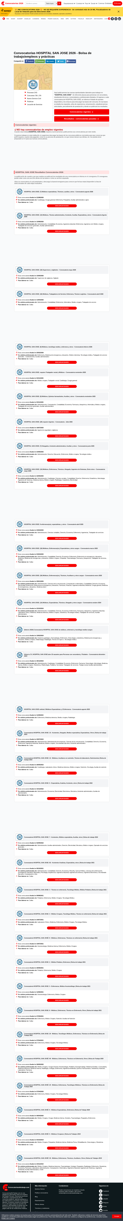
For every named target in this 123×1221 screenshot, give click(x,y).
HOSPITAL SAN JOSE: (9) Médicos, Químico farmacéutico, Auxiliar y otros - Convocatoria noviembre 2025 (59, 396)
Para (87, 3)
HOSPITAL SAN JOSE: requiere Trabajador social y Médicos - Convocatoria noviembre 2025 (55, 372)
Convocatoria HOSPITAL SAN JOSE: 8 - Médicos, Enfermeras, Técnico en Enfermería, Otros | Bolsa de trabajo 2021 (63, 1010)
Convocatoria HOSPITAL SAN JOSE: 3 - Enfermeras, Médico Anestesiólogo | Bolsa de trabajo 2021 (57, 986)
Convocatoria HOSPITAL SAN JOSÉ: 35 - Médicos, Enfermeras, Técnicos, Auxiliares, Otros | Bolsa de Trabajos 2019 (63, 1158)
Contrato (79, 3)
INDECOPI (89, 19)
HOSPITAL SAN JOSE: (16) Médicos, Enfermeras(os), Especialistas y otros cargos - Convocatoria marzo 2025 (61, 548)
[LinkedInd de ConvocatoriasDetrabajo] (119, 18)
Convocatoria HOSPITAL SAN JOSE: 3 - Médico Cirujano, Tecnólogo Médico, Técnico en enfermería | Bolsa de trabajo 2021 (65, 914)
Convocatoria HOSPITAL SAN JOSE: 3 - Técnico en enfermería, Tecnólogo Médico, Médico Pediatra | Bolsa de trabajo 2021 (65, 890)
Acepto (116, 1216)
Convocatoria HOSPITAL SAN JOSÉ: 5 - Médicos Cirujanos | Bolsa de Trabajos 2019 (52, 1134)
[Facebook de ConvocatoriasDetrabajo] (112, 18)
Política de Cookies (8, 1218)
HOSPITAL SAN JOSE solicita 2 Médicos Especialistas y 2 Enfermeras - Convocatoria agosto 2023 (57, 709)
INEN (62, 19)
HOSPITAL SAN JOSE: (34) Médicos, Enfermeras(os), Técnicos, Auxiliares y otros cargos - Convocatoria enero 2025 (63, 575)
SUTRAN (73, 19)
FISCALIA (81, 19)
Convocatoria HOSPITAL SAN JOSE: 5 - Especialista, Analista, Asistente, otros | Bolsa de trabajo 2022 (58, 783)
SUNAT (13, 19)
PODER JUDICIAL (53, 19)
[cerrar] (118, 11)
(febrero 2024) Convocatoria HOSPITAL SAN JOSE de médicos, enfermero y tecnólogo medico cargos (58, 630)
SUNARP (20, 19)
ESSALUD (27, 19)
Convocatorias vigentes (80, 112)
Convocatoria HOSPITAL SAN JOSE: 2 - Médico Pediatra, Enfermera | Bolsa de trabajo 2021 (55, 962)
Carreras (101, 3)
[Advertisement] (61, 34)
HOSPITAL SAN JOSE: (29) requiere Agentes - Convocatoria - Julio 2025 (48, 422)
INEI (7, 19)
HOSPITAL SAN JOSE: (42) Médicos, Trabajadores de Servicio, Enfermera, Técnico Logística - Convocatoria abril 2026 (63, 294)
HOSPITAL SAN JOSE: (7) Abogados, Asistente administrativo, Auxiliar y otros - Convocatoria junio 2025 (59, 446)
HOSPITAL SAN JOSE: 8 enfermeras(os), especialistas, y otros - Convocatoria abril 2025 (53, 524)
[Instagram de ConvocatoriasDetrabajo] (115, 18)
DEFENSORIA (98, 19)
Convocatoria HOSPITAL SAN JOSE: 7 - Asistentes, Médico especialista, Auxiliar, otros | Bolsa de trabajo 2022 (61, 837)
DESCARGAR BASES (62, 206)
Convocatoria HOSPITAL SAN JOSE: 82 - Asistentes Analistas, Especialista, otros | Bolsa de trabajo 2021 (59, 862)
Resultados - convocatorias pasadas (80, 119)
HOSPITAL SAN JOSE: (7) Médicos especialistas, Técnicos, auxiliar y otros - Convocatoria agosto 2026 (58, 191)
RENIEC (43, 19)
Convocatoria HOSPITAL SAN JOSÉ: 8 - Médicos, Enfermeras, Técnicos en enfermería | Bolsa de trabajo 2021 (61, 938)
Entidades (108, 3)
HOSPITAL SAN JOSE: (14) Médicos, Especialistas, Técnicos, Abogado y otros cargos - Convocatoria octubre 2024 (62, 602)
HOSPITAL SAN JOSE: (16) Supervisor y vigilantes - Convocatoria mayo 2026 (50, 270)
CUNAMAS (35, 19)
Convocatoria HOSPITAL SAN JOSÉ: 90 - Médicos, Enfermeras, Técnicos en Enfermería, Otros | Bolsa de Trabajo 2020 (63, 1058)
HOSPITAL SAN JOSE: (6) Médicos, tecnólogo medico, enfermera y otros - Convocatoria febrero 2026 (58, 347)
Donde (93, 3)
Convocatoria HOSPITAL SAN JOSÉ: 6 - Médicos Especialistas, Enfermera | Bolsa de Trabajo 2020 (57, 1110)
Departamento (69, 3)
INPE (67, 19)
